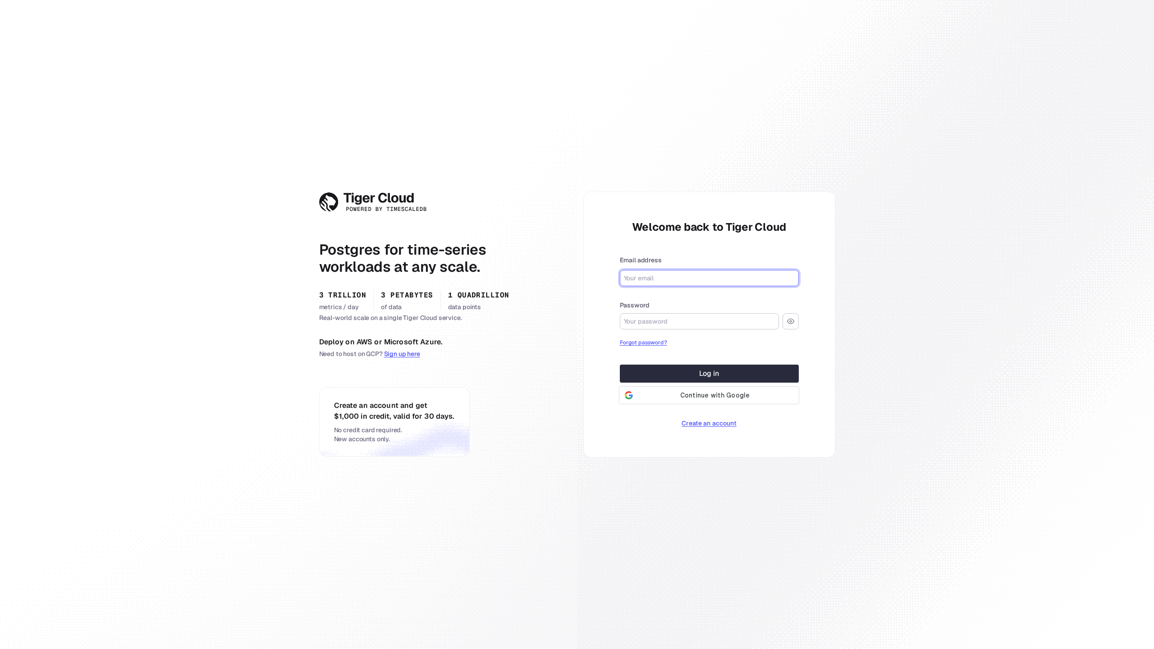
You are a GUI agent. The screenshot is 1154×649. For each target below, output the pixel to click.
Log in (709, 373)
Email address (641, 260)
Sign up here (402, 354)
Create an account (709, 423)
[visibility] (791, 321)
